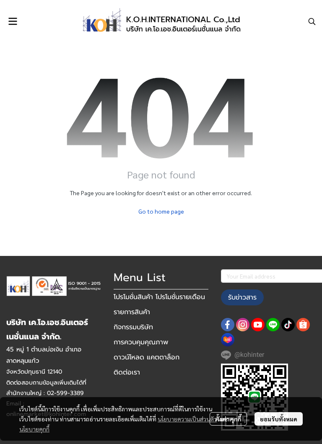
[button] (312, 21)
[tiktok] (288, 324)
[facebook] (227, 324)
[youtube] (258, 324)
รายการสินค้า (132, 312)
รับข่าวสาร (242, 297)
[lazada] (227, 339)
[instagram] (242, 324)
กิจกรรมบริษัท (133, 327)
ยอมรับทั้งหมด (278, 419)
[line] (273, 324)
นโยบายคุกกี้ (34, 429)
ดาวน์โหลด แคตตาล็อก (146, 357)
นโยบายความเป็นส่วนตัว (187, 419)
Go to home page (161, 211)
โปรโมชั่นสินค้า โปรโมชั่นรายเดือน (159, 297)
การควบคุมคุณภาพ (141, 342)
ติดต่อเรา (127, 372)
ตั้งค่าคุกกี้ (228, 419)
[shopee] (303, 324)
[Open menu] (12, 21)
